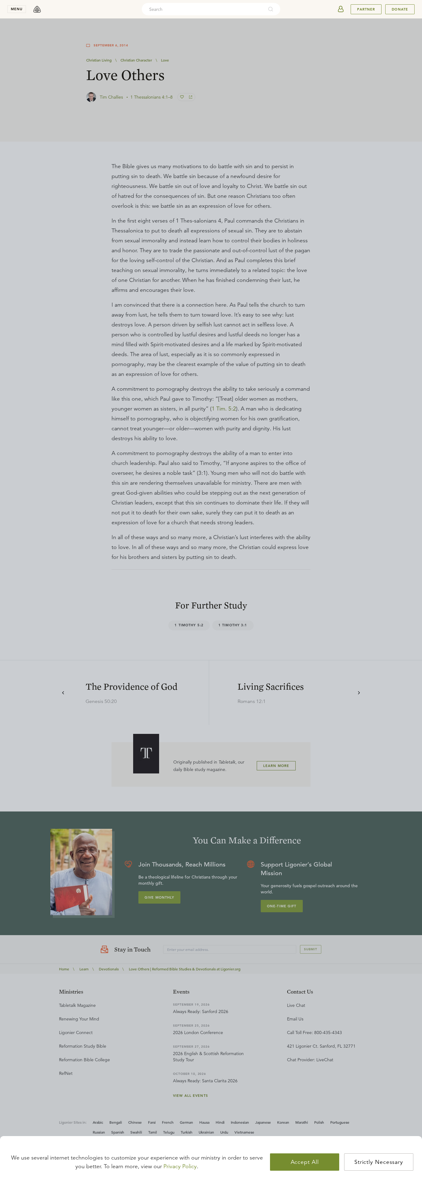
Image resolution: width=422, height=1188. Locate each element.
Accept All (305, 1162)
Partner (366, 9)
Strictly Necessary (378, 1162)
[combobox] (202, 9)
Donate (400, 9)
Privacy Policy (180, 1166)
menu (17, 9)
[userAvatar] (341, 9)
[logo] (37, 9)
